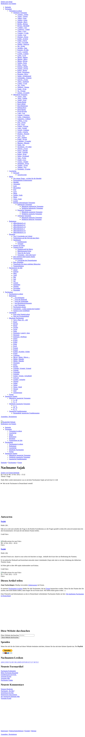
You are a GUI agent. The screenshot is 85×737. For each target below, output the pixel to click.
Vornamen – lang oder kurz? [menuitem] (26, 255)
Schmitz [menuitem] (16, 370)
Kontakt (27, 731)
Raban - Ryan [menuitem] (21, 154)
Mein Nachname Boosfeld (9, 673)
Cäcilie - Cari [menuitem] (21, 35)
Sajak (3, 521)
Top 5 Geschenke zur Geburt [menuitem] (22, 236)
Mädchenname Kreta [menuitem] (24, 251)
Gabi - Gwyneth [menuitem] (22, 42)
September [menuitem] (16, 284)
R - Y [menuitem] (15, 409)
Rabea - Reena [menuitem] (22, 70)
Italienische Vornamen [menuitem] (24, 204)
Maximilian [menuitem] (17, 188)
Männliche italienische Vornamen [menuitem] (32, 206)
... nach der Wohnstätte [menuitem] (20, 301)
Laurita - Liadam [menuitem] (22, 54)
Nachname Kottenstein (8, 671)
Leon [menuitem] (15, 186)
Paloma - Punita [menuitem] (22, 67)
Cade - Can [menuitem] (21, 113)
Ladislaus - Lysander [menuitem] (24, 141)
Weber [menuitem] (15, 385)
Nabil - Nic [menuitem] (21, 145)
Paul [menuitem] (14, 189)
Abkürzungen (32, 585)
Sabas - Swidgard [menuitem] (23, 156)
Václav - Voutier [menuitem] (22, 162)
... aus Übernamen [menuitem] (19, 305)
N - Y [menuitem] (15, 402)
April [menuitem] (15, 275)
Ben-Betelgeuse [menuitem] (22, 106)
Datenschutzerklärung (16, 731)
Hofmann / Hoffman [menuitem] (20, 337)
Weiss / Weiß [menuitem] (17, 387)
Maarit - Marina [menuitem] (22, 57)
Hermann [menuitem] (16, 335)
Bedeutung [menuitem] (12, 221)
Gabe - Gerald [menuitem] (22, 128)
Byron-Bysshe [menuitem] (22, 111)
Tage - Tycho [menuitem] (21, 158)
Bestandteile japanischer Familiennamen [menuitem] (26, 413)
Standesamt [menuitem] (17, 240)
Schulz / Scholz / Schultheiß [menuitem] (22, 376)
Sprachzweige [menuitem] (22, 175)
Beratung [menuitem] (12, 234)
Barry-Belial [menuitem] (21, 104)
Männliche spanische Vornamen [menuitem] (32, 212)
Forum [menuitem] (11, 394)
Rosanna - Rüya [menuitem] (22, 74)
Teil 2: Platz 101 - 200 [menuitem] (20, 320)
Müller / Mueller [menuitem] (18, 361)
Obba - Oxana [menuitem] (22, 65)
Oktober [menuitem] (16, 286)
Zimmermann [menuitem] (17, 392)
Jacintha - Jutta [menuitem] (22, 48)
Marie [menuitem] (15, 193)
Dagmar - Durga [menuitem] (22, 37)
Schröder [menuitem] (16, 374)
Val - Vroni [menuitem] (21, 85)
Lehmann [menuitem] (16, 355)
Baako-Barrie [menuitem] (21, 102)
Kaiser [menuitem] (15, 340)
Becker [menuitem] (15, 324)
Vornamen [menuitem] (8, 9)
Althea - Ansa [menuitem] (21, 18)
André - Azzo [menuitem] (21, 100)
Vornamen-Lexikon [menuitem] (15, 11)
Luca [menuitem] (15, 191)
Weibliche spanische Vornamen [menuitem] (32, 214)
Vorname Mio (5, 678)
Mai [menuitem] (14, 277)
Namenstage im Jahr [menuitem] (15, 268)
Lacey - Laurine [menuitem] (22, 52)
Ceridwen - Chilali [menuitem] (23, 29)
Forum (20, 462)
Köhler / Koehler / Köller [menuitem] (21, 352)
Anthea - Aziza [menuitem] (22, 20)
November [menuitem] (16, 288)
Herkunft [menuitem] (16, 173)
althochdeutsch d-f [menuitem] (19, 225)
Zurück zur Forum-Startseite (10, 473)
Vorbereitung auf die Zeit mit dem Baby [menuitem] (26, 238)
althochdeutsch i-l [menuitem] (19, 229)
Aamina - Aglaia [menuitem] (22, 14)
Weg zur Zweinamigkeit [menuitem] (21, 316)
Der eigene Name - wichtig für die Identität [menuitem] (27, 178)
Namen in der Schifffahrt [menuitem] (21, 311)
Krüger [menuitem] (15, 350)
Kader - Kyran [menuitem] (22, 139)
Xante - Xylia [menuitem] (21, 89)
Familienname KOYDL (8, 675)
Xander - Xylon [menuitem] (22, 165)
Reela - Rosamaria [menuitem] (23, 72)
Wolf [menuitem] (14, 391)
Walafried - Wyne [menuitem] (23, 163)
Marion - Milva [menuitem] (22, 59)
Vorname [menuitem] (20, 243)
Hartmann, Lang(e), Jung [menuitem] (21, 333)
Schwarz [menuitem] (16, 378)
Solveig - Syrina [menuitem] (22, 80)
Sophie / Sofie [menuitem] (17, 195)
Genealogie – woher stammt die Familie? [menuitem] (26, 309)
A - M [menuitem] (15, 400)
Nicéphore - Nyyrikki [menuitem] (24, 147)
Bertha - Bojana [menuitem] (22, 24)
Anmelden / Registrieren (9, 416)
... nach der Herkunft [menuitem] (20, 299)
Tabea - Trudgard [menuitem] (23, 81)
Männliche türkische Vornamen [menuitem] (32, 217)
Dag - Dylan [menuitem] (21, 122)
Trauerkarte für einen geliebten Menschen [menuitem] (26, 264)
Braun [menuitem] (15, 325)
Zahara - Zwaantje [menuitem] (23, 93)
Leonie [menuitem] (15, 201)
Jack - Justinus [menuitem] (22, 137)
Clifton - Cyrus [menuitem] (22, 121)
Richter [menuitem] (15, 366)
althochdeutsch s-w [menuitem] (19, 232)
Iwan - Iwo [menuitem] (21, 135)
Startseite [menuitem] (8, 7)
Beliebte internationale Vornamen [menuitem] (24, 203)
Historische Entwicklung (9, 695)
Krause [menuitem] (15, 348)
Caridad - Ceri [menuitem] (22, 27)
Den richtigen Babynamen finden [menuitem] (24, 257)
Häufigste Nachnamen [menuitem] (16, 318)
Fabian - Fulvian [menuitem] (22, 126)
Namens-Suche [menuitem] (18, 247)
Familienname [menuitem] (22, 242)
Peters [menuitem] (15, 365)
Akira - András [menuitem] (22, 98)
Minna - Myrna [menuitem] (22, 61)
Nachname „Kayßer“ (8, 691)
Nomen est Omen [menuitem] (19, 245)
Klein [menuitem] (15, 344)
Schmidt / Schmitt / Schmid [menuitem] (22, 368)
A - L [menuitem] (15, 406)
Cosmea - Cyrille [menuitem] (23, 33)
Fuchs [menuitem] (15, 329)
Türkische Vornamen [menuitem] (24, 216)
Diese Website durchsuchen (10, 635)
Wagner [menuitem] (15, 381)
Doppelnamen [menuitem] (17, 258)
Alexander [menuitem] (16, 184)
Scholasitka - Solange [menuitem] (24, 78)
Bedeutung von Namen (8, 3)
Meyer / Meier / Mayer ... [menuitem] (21, 357)
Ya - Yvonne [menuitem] (21, 91)
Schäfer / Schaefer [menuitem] (19, 379)
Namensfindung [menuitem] (18, 266)
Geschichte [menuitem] (12, 171)
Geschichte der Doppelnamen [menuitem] (27, 260)
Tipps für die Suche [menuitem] (23, 253)
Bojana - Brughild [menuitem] (23, 26)
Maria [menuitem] (15, 197)
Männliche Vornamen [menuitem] (20, 95)
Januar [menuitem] (15, 270)
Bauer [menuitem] (15, 322)
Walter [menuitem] (15, 383)
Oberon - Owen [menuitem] (22, 149)
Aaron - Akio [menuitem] (21, 96)
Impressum (4, 731)
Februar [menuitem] (15, 271)
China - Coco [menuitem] (21, 31)
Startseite (4, 462)
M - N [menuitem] (15, 407)
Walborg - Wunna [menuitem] (23, 87)
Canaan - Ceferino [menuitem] (23, 115)
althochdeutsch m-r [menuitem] (19, 230)
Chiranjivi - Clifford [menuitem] (23, 119)
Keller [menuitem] (15, 342)
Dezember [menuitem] (16, 290)
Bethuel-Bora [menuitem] (21, 108)
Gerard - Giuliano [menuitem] (23, 130)
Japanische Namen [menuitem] (11, 396)
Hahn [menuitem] (15, 331)
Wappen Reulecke (7, 689)
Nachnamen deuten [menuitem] (19, 307)
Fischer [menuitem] (15, 327)
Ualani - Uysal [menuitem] (22, 83)
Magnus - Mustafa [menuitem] (23, 143)
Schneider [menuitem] (16, 372)
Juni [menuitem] (14, 279)
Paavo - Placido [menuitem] (22, 150)
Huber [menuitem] (15, 338)
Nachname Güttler (7, 680)
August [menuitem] (15, 283)
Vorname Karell (6, 676)
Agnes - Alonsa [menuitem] (22, 16)
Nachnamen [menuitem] (9, 292)
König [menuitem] (15, 353)
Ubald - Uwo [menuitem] (21, 160)
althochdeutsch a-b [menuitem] (19, 223)
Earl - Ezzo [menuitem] (21, 124)
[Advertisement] (42, 498)
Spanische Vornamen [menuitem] (24, 210)
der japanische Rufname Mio (10, 696)
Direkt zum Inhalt (6, 2)
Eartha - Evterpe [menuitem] (22, 39)
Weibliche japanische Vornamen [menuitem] (19, 404)
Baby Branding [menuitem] (18, 262)
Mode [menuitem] (11, 176)
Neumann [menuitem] (16, 363)
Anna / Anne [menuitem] (17, 199)
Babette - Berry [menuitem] (22, 22)
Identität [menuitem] (16, 182)
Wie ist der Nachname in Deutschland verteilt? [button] (18, 483)
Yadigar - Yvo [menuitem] (21, 167)
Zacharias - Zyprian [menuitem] (23, 169)
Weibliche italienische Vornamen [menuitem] (32, 208)
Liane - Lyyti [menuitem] (21, 55)
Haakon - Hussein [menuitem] (23, 134)
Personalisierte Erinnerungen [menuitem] (22, 180)
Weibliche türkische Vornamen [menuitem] (32, 219)
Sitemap (33, 731)
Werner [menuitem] (15, 389)
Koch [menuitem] (15, 346)
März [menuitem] (15, 273)
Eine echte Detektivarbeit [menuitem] (21, 314)
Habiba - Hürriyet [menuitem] (23, 44)
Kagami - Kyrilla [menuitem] (23, 50)
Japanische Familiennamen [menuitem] (18, 411)
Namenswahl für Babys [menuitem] (25, 249)
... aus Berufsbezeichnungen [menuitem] (22, 303)
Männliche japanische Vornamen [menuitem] (19, 398)
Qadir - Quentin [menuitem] (22, 152)
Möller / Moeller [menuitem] (18, 359)
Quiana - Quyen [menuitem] (22, 68)
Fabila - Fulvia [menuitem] (22, 40)
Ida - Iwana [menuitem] (21, 46)
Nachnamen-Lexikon (15, 588)
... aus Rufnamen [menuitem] (18, 298)
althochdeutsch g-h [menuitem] (19, 227)
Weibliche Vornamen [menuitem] (20, 13)
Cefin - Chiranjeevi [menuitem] (23, 117)
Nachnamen (12, 462)
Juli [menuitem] (14, 281)
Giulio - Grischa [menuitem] (22, 132)
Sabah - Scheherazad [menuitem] (24, 76)
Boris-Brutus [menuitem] (21, 109)
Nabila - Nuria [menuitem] (22, 63)
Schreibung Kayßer (7, 693)
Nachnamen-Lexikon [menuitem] (16, 294)
